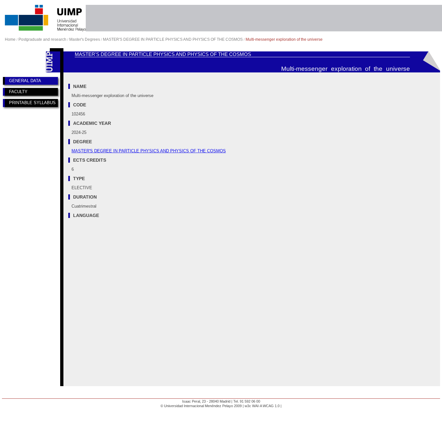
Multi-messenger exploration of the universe (284, 39)
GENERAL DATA (25, 80)
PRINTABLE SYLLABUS (32, 102)
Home (10, 39)
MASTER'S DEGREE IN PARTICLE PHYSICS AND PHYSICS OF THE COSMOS (173, 39)
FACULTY (18, 91)
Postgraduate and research (42, 39)
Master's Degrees (84, 39)
